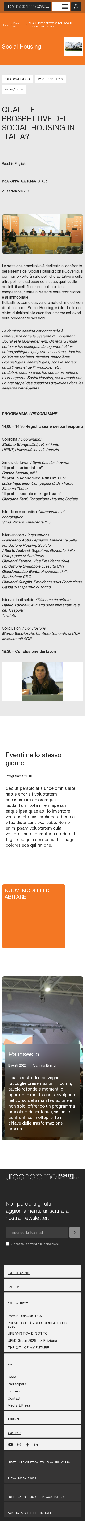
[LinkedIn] (36, 1444)
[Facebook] (27, 1444)
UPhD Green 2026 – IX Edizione (32, 1340)
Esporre (14, 1391)
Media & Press (19, 1405)
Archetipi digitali (36, 1513)
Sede (12, 1377)
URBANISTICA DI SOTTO (28, 1333)
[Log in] (76, 6)
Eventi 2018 (16, 25)
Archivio (14, 1433)
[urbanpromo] (27, 6)
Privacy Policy (52, 1496)
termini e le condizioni (42, 1244)
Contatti (14, 1398)
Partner (14, 1419)
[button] (8, 687)
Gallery (14, 1286)
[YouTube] (10, 1444)
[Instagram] (19, 1444)
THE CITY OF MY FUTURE (28, 1347)
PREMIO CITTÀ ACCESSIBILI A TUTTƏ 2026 (38, 1324)
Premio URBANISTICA (25, 1316)
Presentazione (19, 1273)
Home (5, 24)
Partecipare (17, 1384)
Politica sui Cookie (23, 1496)
